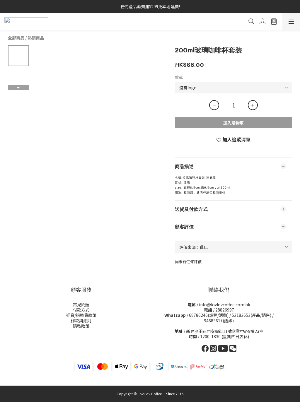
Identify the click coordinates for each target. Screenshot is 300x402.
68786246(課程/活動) (209, 315)
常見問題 (81, 304)
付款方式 (81, 310)
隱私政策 (81, 326)
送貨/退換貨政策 (81, 315)
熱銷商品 (36, 38)
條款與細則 (81, 321)
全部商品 (16, 38)
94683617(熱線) (219, 321)
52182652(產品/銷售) (251, 315)
